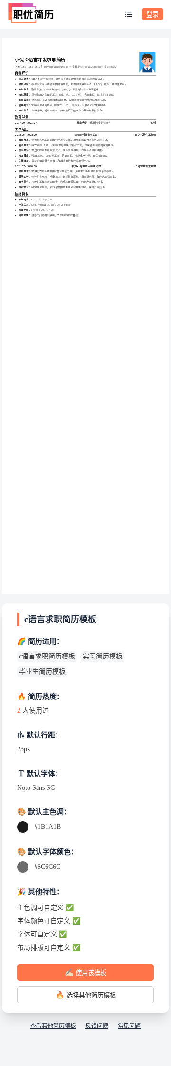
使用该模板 (85, 972)
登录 (152, 14)
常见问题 (129, 1026)
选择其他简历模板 (86, 995)
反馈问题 (97, 1026)
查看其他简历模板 (53, 1026)
